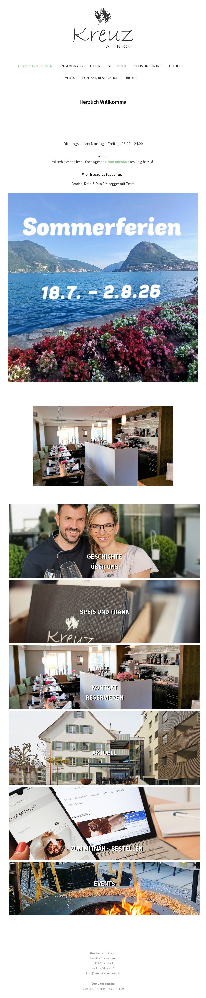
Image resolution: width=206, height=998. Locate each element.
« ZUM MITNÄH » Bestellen (80, 66)
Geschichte (117, 66)
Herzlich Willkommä (35, 66)
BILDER (131, 78)
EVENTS (69, 78)
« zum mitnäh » (117, 161)
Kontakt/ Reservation (100, 78)
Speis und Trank (148, 66)
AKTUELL (175, 66)
